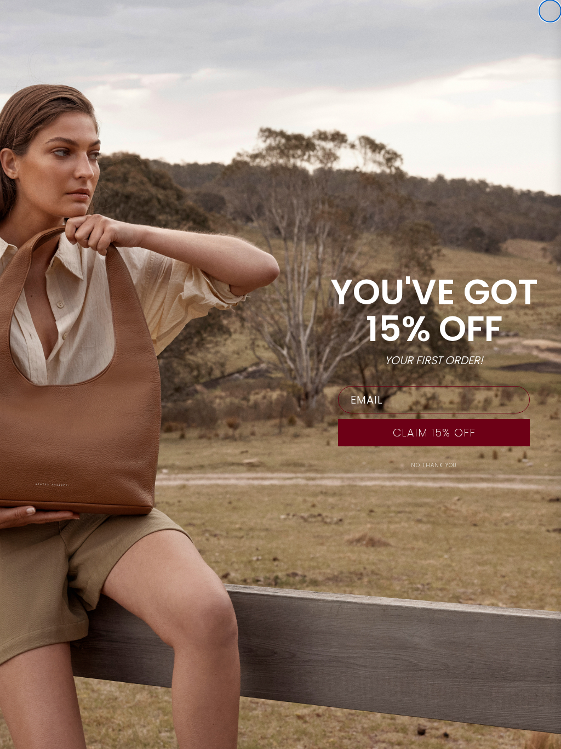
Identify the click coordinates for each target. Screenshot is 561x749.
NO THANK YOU (434, 465)
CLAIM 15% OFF (434, 432)
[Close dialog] (550, 11)
